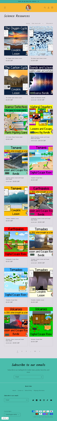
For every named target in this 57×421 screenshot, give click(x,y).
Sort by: (28, 23)
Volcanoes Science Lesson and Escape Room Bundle (15, 340)
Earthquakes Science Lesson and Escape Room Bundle (40, 219)
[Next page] (39, 351)
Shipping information (39, 390)
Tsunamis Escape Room (36, 178)
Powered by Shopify (49, 416)
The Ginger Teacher (40, 416)
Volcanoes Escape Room (36, 339)
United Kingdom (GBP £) (11, 414)
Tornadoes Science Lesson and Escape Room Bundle (40, 260)
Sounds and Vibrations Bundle (38, 98)
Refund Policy (28, 390)
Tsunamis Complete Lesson (12, 218)
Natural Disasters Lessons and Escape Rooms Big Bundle (40, 138)
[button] (5, 7)
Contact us (20, 390)
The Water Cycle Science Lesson (38, 58)
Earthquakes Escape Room (12, 259)
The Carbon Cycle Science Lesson (14, 98)
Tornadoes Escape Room (11, 300)
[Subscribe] (41, 377)
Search (14, 390)
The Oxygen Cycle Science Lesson (14, 58)
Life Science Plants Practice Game (14, 137)
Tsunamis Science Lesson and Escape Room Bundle (15, 178)
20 (35, 351)
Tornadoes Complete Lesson (37, 300)
